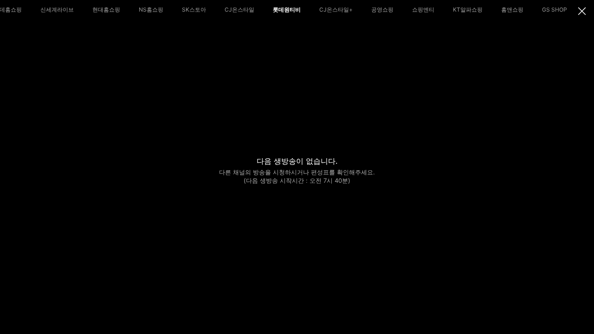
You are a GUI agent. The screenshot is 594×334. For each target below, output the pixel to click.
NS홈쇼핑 (151, 9)
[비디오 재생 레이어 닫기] (582, 11)
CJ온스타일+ (336, 9)
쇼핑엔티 (423, 9)
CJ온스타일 (239, 9)
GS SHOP (554, 9)
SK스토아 (194, 9)
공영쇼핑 (382, 9)
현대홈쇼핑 (106, 9)
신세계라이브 (57, 9)
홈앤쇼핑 (512, 9)
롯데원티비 (287, 9)
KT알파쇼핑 (468, 9)
